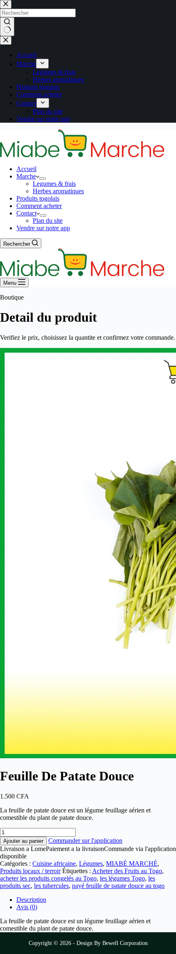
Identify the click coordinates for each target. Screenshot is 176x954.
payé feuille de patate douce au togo (118, 885)
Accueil (26, 168)
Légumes (91, 863)
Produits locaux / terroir (30, 870)
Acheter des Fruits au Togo (127, 870)
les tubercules (51, 885)
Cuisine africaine (54, 863)
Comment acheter (39, 205)
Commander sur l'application (85, 840)
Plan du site (48, 220)
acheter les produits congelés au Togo (48, 878)
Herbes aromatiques (58, 191)
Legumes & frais (54, 183)
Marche (26, 176)
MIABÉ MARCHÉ (132, 863)
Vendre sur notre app (43, 227)
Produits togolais (37, 198)
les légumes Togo (122, 878)
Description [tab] (31, 899)
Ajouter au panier (23, 841)
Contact (26, 213)
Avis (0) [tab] (26, 907)
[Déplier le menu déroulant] (42, 178)
